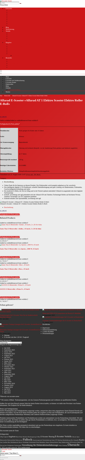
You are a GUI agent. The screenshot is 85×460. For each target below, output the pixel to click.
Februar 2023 (8, 359)
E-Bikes (38, 436)
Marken (8, 92)
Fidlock (27, 439)
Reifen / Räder (13, 52)
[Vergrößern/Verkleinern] (1, 457)
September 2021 (9, 368)
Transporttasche (13, 67)
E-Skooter (74, 436)
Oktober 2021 (8, 367)
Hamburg (60, 440)
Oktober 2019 (8, 385)
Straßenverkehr (65, 442)
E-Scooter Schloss (14, 90)
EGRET (11, 14)
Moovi (10, 20)
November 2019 (9, 383)
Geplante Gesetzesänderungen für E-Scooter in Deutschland (62, 320)
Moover (20, 442)
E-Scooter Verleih (63, 436)
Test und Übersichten (15, 10)
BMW (10, 12)
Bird (9, 33)
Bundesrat (25, 436)
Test (81, 442)
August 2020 (8, 376)
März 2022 (7, 363)
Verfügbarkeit (10, 445)
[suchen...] (20, 3)
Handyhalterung (13, 63)
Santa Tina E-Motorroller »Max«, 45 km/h (14, 269)
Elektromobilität (11, 440)
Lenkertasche (12, 65)
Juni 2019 (7, 391)
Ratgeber (9, 42)
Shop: (7, 77)
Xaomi (10, 25)
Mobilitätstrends (14, 442)
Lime (10, 37)
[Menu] (1, 71)
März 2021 (7, 372)
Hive (10, 35)
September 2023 (9, 354)
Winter (60, 445)
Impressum (46, 328)
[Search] (1, 73)
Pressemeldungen (48, 333)
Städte (78, 442)
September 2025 (9, 350)
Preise (37, 442)
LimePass (5, 442)
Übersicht (73, 444)
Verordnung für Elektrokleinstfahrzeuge (40, 445)
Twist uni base (3, 445)
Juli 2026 (7, 348)
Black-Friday (19, 436)
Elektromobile (3, 440)
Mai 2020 (7, 380)
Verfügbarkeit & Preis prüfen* (10, 124)
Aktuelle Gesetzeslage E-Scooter (19, 46)
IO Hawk (11, 16)
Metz (10, 18)
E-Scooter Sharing (47, 437)
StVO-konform (73, 442)
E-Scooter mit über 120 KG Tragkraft (16, 337)
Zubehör (8, 88)
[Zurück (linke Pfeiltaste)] (1, 459)
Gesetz (53, 440)
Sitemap (6, 335)
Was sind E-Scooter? (15, 50)
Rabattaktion (42, 442)
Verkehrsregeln (17, 445)
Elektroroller (9, 84)
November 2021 (9, 365)
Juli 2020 (7, 378)
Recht (10, 54)
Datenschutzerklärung (49, 330)
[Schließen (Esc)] (7, 457)
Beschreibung (9, 182)
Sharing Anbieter (54, 442)
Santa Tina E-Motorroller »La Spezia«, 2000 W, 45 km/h (19, 249)
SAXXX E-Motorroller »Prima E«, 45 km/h (15, 289)
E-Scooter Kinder (11, 82)
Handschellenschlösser (15, 61)
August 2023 (8, 355)
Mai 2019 (7, 393)
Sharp (60, 442)
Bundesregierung (32, 436)
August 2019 (8, 387)
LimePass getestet (14, 48)
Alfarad (2, 176)
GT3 (56, 440)
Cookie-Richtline (48, 331)
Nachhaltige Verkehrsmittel (29, 442)
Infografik (76, 440)
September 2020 (9, 374)
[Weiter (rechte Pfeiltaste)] (3, 459)
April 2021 (7, 370)
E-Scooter (9, 8)
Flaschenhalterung (46, 440)
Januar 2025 (8, 352)
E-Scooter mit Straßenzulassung (15, 80)
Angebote (12, 437)
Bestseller (9, 58)
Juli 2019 (7, 389)
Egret (78, 436)
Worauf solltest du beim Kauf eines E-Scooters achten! (26, 44)
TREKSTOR (12, 23)
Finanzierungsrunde (37, 440)
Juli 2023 (7, 357)
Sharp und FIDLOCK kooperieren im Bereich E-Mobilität (61, 313)
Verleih (8, 31)
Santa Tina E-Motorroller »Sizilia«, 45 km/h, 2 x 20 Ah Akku (20, 229)
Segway (48, 442)
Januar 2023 (8, 361)
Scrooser (11, 21)
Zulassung (15, 55)
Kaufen (81, 440)
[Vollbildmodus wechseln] (3, 457)
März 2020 (7, 382)
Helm (7, 86)
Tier (9, 38)
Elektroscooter (18, 440)
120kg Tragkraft (4, 436)
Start (1, 95)
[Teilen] (5, 457)
